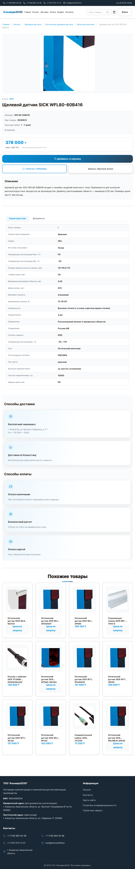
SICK (11, 99)
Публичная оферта (92, 810)
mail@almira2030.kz (55, 843)
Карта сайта (89, 800)
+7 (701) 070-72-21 (16, 843)
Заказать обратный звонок (100, 169)
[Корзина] (114, 12)
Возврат (60, 12)
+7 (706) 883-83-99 (16, 835)
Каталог (35, 12)
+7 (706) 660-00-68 (54, 835)
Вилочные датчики (85, 24)
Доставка (44, 12)
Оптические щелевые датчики (59, 24)
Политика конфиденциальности (99, 805)
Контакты (70, 12)
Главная (27, 12)
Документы (39, 218)
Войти (125, 12)
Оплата (53, 12)
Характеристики (17, 218)
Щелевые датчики (33, 24)
